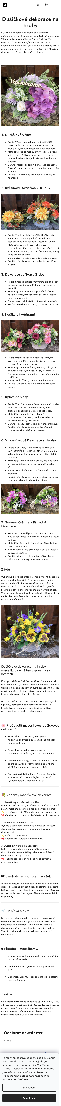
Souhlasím (29, 1098)
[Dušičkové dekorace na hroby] (30, 95)
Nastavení (29, 1087)
